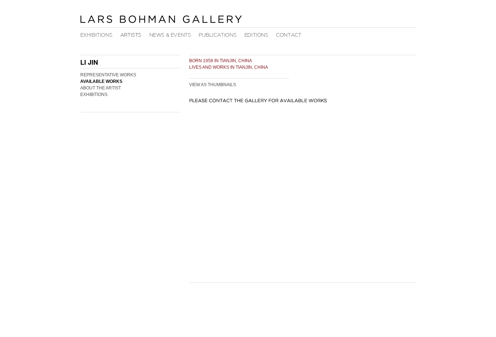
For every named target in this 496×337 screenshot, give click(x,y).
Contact (288, 35)
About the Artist (100, 88)
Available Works (101, 81)
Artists (130, 35)
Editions (256, 35)
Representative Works (108, 74)
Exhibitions (96, 35)
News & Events (170, 35)
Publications (217, 35)
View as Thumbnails (212, 84)
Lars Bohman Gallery (161, 19)
